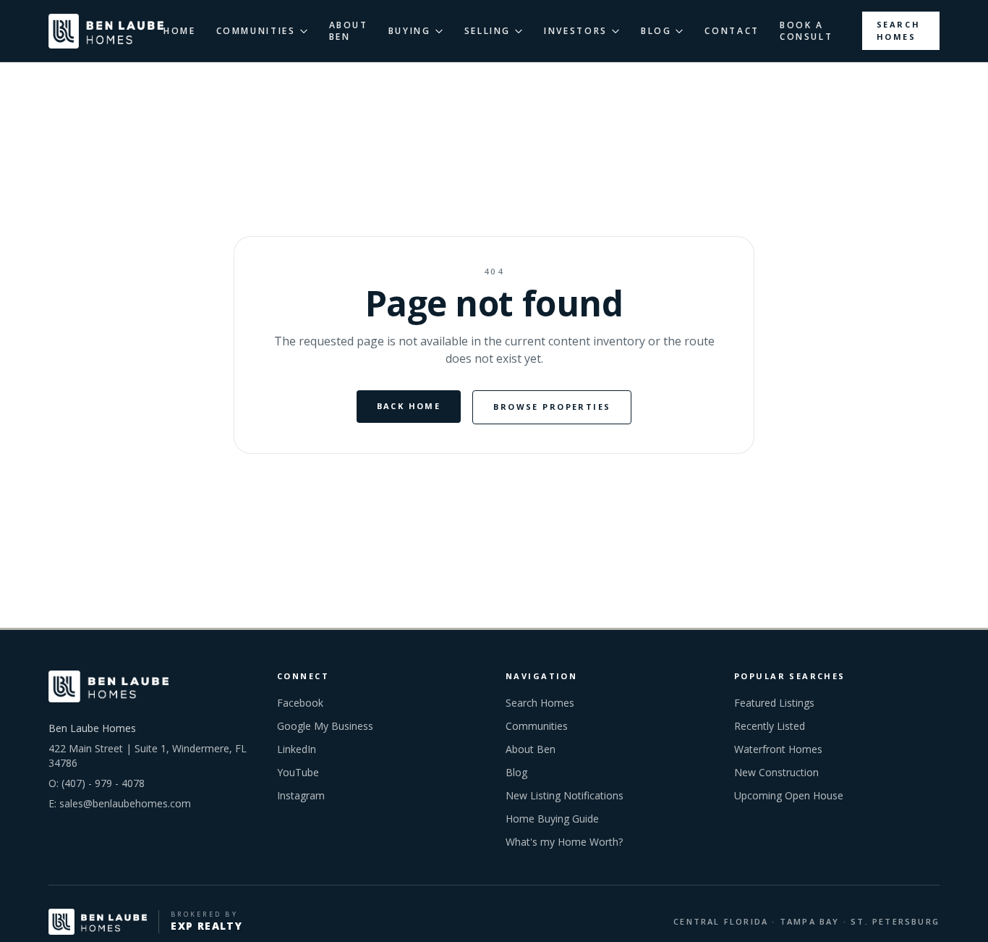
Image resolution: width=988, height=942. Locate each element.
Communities (537, 726)
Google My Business (325, 726)
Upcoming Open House (788, 795)
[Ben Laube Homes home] (105, 31)
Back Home (409, 405)
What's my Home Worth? (564, 842)
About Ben (530, 749)
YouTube (298, 772)
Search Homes (899, 30)
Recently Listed (769, 726)
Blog (516, 772)
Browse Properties (551, 406)
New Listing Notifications (564, 795)
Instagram (301, 795)
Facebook (300, 703)
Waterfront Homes (778, 749)
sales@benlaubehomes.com (125, 803)
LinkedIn (296, 749)
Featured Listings (774, 703)
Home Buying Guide (552, 818)
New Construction (776, 772)
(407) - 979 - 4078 (103, 783)
